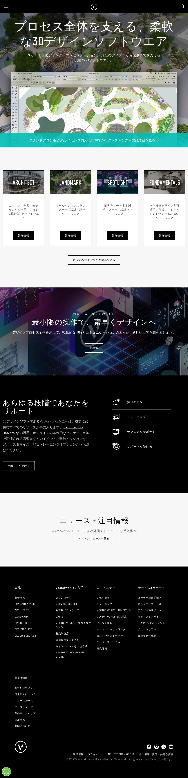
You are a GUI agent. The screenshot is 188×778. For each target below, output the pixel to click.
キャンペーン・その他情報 (71, 646)
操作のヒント (136, 402)
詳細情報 (23, 235)
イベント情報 (105, 623)
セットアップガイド (150, 616)
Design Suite (23, 629)
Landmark (22, 616)
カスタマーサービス (150, 603)
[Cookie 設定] (6, 771)
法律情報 (78, 754)
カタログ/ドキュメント (151, 623)
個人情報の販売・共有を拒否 (156, 754)
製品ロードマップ (25, 713)
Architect (22, 610)
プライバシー (96, 754)
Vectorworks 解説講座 (112, 616)
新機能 (94, 347)
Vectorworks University (114, 610)
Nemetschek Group (121, 754)
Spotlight (22, 623)
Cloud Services (26, 635)
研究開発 (102, 648)
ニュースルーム (24, 700)
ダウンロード (63, 597)
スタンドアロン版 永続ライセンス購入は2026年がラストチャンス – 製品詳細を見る (92, 140)
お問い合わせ (22, 725)
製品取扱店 (62, 633)
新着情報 (20, 597)
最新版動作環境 (147, 635)
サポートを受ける (19, 465)
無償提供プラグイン (67, 639)
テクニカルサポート (141, 431)
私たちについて (24, 687)
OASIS (59, 616)
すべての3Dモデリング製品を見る (94, 259)
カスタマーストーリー (110, 635)
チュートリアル (147, 629)
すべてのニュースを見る (94, 538)
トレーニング (136, 416)
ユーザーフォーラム (108, 642)
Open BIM (103, 597)
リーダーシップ (24, 706)
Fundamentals (25, 603)
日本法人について (25, 694)
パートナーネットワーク (111, 629)
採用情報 (20, 719)
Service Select (66, 603)
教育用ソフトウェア (67, 610)
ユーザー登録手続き (150, 597)
